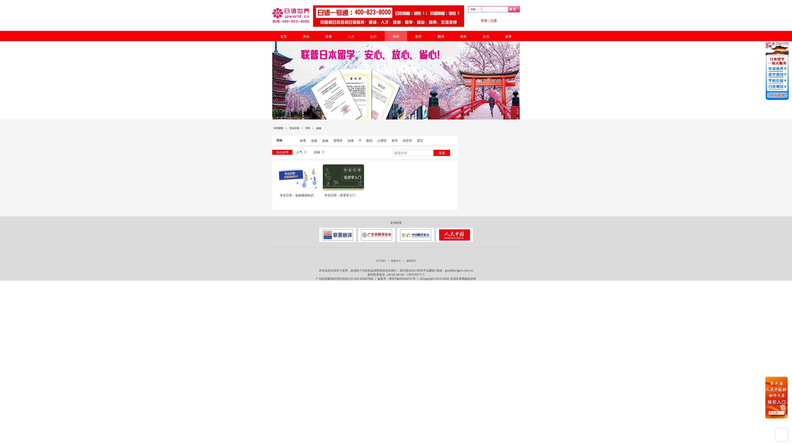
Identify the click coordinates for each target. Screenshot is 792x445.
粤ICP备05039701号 (402, 278)
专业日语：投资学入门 (339, 195)
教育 (418, 36)
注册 (493, 20)
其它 (420, 140)
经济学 (408, 140)
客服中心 (396, 260)
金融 (318, 128)
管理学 (338, 140)
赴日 (373, 36)
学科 (307, 128)
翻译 (441, 36)
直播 (328, 36)
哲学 (395, 140)
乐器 (314, 140)
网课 (396, 36)
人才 (351, 36)
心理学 (382, 140)
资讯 (306, 36)
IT (360, 140)
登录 (484, 20)
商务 (463, 36)
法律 (351, 140)
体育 (303, 140)
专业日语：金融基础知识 (297, 195)
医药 (369, 140)
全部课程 (278, 128)
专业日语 (294, 128)
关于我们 (381, 260)
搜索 (441, 152)
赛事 (508, 36)
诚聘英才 (411, 260)
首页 (283, 36)
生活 (486, 36)
